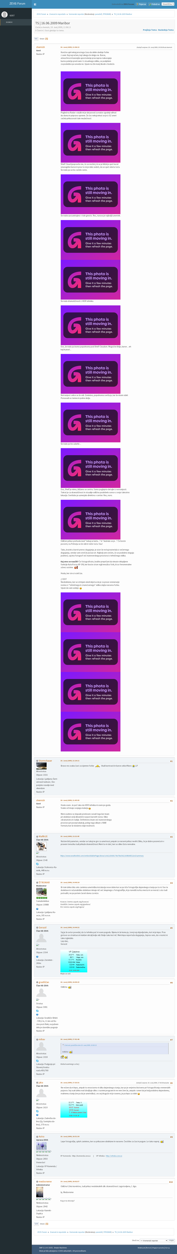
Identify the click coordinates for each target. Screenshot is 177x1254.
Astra (41, 1136)
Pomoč (148, 1248)
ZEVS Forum (17, 3)
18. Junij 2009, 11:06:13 (69, 47)
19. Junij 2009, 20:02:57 (69, 1181)
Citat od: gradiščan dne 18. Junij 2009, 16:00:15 (80, 1045)
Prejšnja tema (150, 30)
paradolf (98, 14)
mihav (42, 1039)
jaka (41, 1082)
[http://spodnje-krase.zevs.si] (37, 1114)
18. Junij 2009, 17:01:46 (69, 1039)
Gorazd (42, 927)
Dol (36, 39)
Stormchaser (45, 760)
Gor (36, 1224)
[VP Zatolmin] (37, 956)
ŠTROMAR (106, 14)
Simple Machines (60, 1248)
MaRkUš (43, 836)
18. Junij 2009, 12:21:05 (69, 836)
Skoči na (135, 1240)
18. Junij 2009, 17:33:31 (69, 1083)
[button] (35, 4)
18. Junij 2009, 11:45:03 (69, 800)
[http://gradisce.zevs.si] (37, 1014)
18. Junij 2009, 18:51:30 (69, 1136)
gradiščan (44, 982)
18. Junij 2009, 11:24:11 (69, 761)
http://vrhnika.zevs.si (114, 1156)
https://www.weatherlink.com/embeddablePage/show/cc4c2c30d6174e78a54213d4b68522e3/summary (102, 856)
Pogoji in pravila (158, 1248)
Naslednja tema (166, 30)
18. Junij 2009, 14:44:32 (69, 927)
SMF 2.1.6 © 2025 (46, 1248)
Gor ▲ (167, 1248)
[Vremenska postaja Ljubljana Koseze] (37, 908)
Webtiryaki (141, 1248)
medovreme (45, 1181)
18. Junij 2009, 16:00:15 (69, 982)
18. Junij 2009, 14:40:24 (69, 882)
